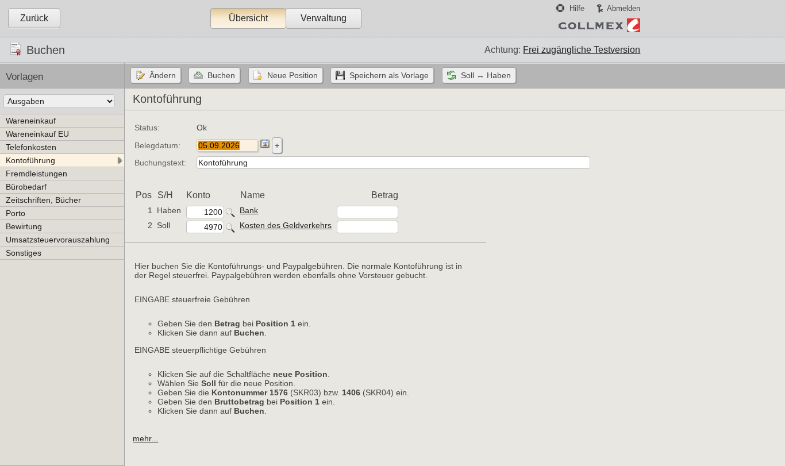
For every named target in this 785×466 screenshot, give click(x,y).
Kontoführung (30, 160)
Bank (249, 210)
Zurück (34, 18)
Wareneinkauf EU (37, 133)
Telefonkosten (31, 147)
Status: (147, 127)
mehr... (145, 438)
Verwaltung (324, 18)
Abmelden (623, 8)
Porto (15, 213)
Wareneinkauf (31, 120)
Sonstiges (23, 252)
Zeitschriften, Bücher (43, 200)
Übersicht (248, 18)
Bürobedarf (26, 186)
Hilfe (576, 8)
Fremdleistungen (36, 173)
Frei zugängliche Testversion (581, 50)
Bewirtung (24, 226)
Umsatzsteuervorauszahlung (58, 239)
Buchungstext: (160, 162)
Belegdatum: (157, 145)
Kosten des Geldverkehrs (286, 225)
